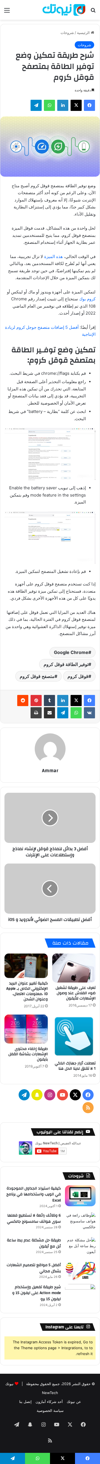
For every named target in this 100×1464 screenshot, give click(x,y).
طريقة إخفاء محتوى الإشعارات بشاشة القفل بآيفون (28, 1054)
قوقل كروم (78, 676)
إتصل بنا (25, 1401)
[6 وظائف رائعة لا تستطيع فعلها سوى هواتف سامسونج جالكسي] (80, 1222)
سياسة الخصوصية (50, 1410)
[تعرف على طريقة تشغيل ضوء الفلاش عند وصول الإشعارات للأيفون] (74, 968)
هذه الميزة (53, 256)
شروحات (67, 32)
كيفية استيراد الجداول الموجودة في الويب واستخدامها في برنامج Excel (33, 1194)
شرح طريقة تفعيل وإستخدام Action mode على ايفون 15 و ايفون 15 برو (36, 1293)
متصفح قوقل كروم (37, 676)
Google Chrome (71, 652)
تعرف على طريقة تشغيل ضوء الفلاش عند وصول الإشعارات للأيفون (76, 993)
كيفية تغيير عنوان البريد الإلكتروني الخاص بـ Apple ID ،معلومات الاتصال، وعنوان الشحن (27, 991)
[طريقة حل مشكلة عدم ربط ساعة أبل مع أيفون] (80, 1247)
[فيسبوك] (89, 700)
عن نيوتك (74, 1401)
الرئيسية (84, 32)
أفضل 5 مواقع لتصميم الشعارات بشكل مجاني (34, 1268)
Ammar (50, 770)
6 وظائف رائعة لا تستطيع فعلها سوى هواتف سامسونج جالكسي (34, 1218)
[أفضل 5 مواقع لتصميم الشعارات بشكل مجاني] (80, 1271)
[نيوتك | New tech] (64, 10)
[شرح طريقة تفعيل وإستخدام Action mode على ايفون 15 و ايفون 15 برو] (80, 1294)
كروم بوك (87, 298)
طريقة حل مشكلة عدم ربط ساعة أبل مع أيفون (34, 1243)
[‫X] (76, 700)
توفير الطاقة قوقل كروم (66, 664)
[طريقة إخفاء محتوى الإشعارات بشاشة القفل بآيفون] (26, 1029)
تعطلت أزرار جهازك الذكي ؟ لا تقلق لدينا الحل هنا (75, 1066)
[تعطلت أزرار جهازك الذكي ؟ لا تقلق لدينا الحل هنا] (74, 1036)
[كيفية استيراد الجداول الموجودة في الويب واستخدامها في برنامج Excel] (80, 1195)
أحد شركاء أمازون (49, 1401)
